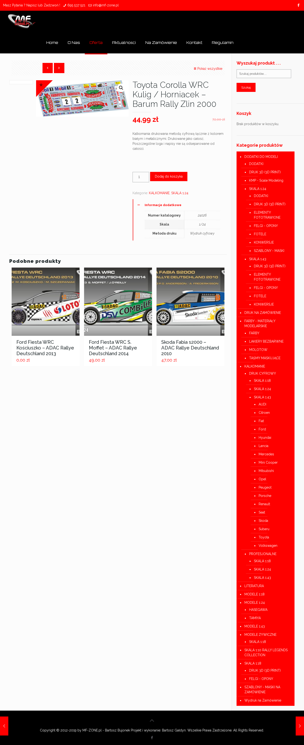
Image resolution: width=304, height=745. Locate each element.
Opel (262, 479)
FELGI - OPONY (266, 226)
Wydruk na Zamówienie (262, 700)
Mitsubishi (266, 471)
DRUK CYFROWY (262, 373)
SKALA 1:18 (262, 380)
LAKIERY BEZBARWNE (266, 341)
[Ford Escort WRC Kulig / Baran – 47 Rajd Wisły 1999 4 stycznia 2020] (300, 726)
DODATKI (256, 164)
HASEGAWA (258, 610)
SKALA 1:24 (179, 193)
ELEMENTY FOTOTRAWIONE (267, 215)
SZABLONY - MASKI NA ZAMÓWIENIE (262, 689)
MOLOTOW (258, 350)
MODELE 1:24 (254, 602)
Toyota (264, 537)
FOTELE (260, 234)
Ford (262, 429)
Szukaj (246, 87)
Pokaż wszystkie (209, 69)
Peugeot (265, 487)
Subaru (264, 529)
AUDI (262, 404)
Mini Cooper (268, 462)
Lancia (263, 446)
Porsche (265, 496)
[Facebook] (298, 5)
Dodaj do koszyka (169, 176)
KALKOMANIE (159, 193)
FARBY (254, 333)
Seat (262, 512)
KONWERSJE (264, 242)
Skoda (263, 521)
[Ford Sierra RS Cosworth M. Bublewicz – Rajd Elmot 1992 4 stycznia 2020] (4, 726)
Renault (264, 504)
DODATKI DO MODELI (261, 157)
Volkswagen (268, 545)
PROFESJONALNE (262, 554)
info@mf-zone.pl (106, 5)
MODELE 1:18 (254, 594)
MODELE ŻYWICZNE (260, 635)
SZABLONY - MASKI (269, 251)
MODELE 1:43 (254, 626)
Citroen (264, 413)
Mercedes (266, 454)
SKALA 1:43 (257, 259)
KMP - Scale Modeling (266, 180)
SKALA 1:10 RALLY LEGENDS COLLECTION (266, 652)
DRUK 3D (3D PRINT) (265, 172)
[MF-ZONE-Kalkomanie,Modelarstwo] (22, 21)
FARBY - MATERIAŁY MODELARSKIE (259, 323)
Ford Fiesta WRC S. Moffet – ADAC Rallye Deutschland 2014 (113, 347)
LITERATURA (254, 586)
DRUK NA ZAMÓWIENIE (262, 313)
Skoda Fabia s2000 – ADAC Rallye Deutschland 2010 (190, 347)
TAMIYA (255, 618)
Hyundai (265, 437)
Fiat (261, 421)
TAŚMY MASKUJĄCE (264, 358)
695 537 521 (76, 5)
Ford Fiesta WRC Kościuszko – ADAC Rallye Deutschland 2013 (45, 347)
